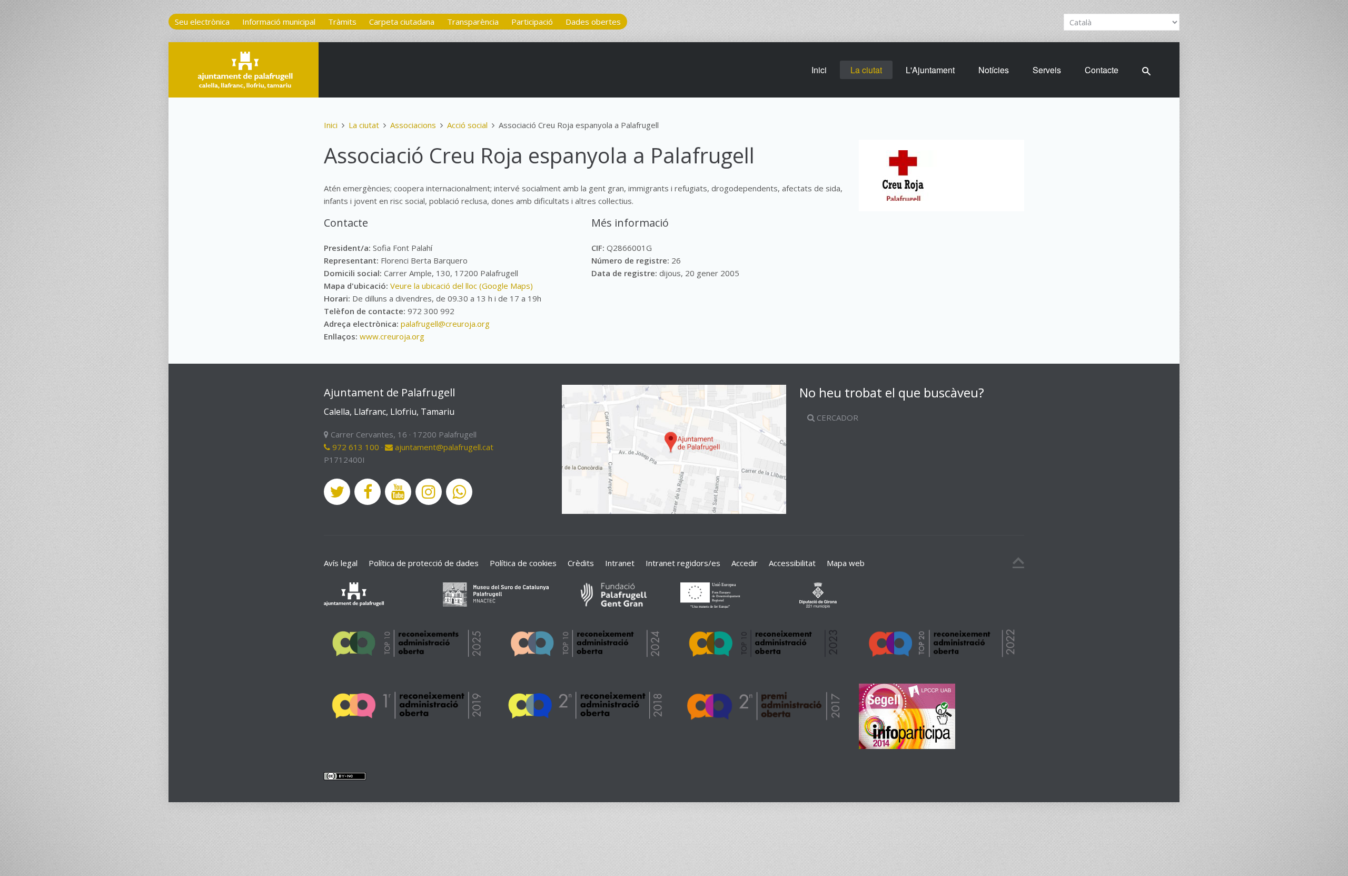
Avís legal (341, 563)
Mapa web (846, 563)
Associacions (413, 125)
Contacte (1101, 70)
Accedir (744, 563)
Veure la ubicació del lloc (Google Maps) (461, 285)
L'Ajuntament (930, 70)
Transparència (473, 21)
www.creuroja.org (392, 336)
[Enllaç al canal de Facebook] (367, 492)
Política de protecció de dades (424, 563)
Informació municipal (278, 21)
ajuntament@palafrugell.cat (443, 447)
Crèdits (581, 563)
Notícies (993, 70)
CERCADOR (836, 417)
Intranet (620, 563)
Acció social (467, 125)
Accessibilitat (792, 563)
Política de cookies (523, 563)
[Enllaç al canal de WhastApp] (459, 492)
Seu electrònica (202, 21)
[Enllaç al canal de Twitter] (337, 492)
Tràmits (342, 21)
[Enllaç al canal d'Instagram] (428, 492)
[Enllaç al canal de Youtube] (398, 492)
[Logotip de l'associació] (903, 175)
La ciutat (866, 70)
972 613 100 (354, 447)
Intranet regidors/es (683, 563)
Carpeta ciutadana (401, 21)
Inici (819, 70)
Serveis (1047, 70)
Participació (532, 21)
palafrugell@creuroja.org (445, 323)
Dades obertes (593, 21)
